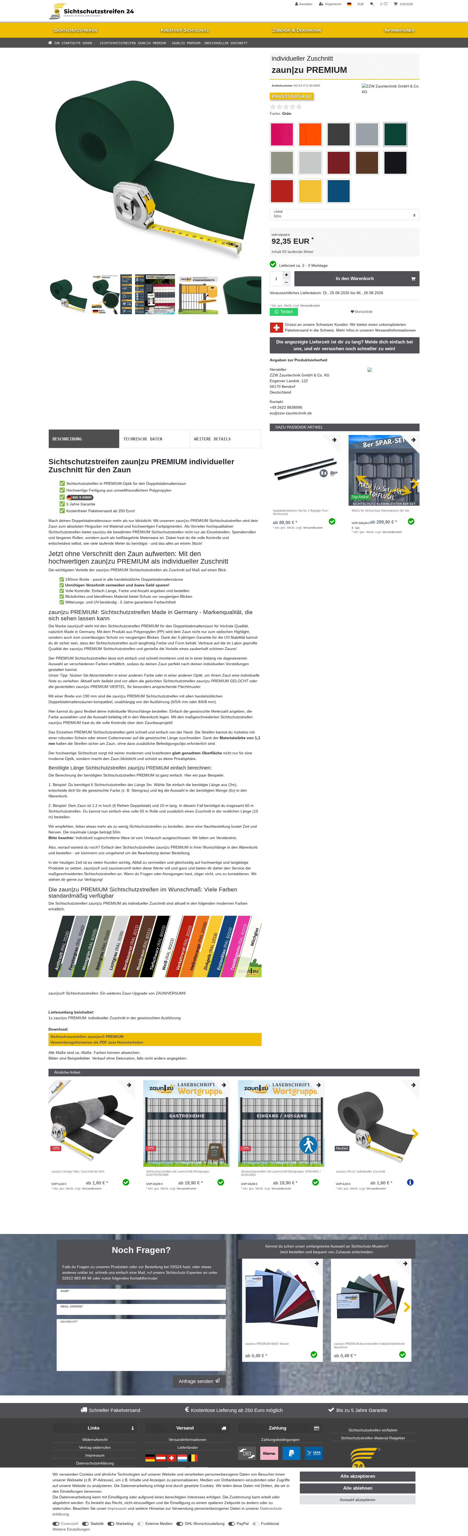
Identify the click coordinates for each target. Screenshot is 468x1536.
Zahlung (277, 1428)
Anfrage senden (196, 1381)
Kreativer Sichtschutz (185, 30)
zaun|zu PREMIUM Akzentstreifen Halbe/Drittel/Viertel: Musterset (369, 1345)
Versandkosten (309, 305)
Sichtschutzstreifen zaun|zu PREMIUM (132, 42)
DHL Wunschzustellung (205, 1523)
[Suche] (372, 4)
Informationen (399, 30)
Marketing (124, 1523)
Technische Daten (142, 438)
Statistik (97, 1523)
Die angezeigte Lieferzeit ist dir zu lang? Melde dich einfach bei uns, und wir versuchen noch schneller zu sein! (344, 345)
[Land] (349, 4)
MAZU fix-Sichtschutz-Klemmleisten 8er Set (380, 510)
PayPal (243, 1523)
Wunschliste (363, 312)
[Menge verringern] (286, 282)
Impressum (95, 1455)
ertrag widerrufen (96, 1447)
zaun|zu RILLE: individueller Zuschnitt (360, 1171)
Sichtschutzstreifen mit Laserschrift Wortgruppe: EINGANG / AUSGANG (281, 1173)
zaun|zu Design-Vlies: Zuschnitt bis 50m (77, 1171)
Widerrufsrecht (95, 1439)
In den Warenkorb (355, 278)
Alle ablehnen (357, 1488)
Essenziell (69, 1523)
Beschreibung (67, 438)
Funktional (270, 1523)
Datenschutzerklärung (95, 1463)
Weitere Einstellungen (71, 1529)
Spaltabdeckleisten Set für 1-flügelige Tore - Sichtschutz (301, 512)
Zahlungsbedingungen (280, 1439)
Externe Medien (159, 1523)
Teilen (286, 311)
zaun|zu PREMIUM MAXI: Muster (267, 1343)
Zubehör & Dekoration (296, 30)
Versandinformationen (395, 330)
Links (93, 1428)
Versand (185, 1428)
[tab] (83, 438)
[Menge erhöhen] (286, 275)
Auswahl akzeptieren (357, 1500)
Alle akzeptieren (357, 1476)
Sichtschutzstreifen (75, 30)
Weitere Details (212, 438)
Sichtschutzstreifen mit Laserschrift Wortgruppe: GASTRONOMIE (178, 1173)
